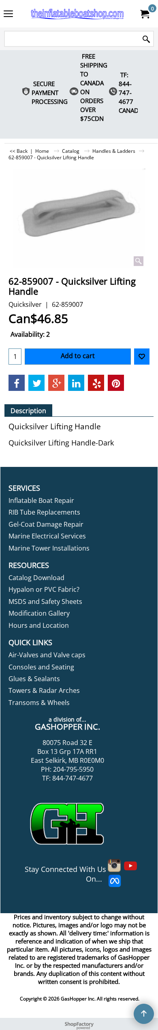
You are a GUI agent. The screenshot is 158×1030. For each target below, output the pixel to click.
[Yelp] (96, 383)
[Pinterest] (116, 383)
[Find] (146, 39)
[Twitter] (36, 383)
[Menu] (8, 14)
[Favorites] (141, 356)
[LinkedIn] (76, 383)
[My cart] (144, 14)
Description (28, 410)
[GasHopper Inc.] (77, 14)
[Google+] (56, 383)
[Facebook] (17, 383)
